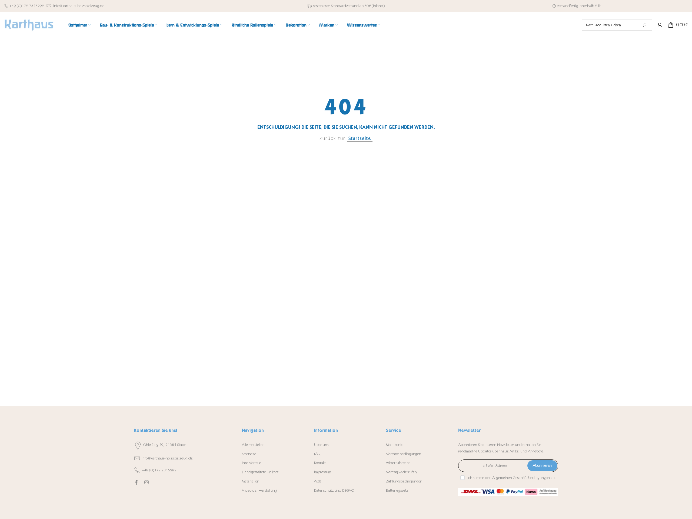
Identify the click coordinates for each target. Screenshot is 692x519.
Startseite (359, 138)
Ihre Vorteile (251, 463)
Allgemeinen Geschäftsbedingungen (521, 477)
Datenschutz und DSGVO (334, 490)
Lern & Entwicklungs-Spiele (193, 24)
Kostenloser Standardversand (335, 6)
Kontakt (320, 463)
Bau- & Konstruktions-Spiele (127, 24)
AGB (317, 481)
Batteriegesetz (397, 490)
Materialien (250, 481)
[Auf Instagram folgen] (146, 482)
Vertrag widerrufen (401, 472)
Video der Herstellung (259, 490)
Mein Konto (394, 444)
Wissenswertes (362, 24)
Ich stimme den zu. (511, 477)
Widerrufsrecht (398, 463)
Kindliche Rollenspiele (252, 24)
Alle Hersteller (253, 444)
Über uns (321, 444)
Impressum (322, 472)
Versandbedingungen (403, 454)
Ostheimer (77, 24)
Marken (326, 24)
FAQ (317, 454)
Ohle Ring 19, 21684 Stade (164, 444)
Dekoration (296, 24)
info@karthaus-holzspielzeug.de (78, 6)
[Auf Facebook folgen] (136, 482)
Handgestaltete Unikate (260, 472)
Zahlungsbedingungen (404, 481)
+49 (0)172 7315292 (26, 6)
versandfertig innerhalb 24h (579, 6)
